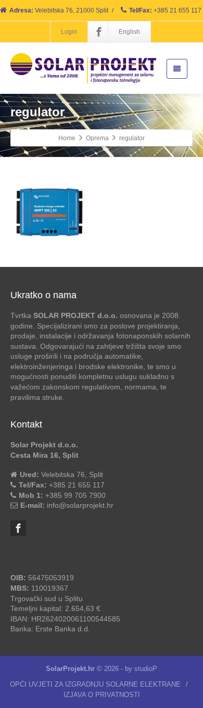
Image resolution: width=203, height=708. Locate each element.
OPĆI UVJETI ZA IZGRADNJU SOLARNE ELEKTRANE (95, 684)
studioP (145, 669)
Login (69, 31)
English (129, 31)
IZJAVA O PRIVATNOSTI (102, 695)
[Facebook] (98, 31)
